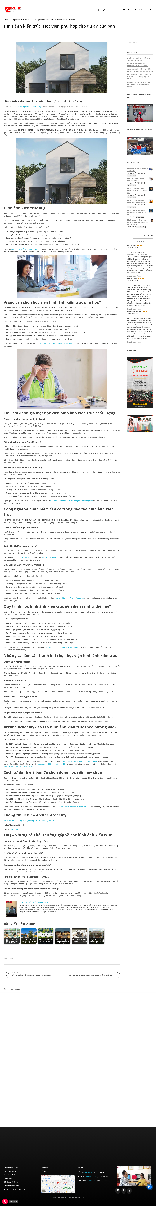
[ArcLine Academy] (14, 9)
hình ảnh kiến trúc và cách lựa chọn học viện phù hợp (55, 344)
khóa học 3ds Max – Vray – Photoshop (69, 598)
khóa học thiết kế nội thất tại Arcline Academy (80, 761)
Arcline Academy (17, 829)
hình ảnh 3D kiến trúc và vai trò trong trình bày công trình (71, 501)
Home (6, 20)
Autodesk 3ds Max (24, 557)
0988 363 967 (88, 1172)
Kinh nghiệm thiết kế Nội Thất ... (44, 20)
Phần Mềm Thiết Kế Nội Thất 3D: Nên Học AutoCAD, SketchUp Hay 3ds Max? (139, 77)
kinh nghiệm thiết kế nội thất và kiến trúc (26, 249)
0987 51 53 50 (91, 1181)
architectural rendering (50, 557)
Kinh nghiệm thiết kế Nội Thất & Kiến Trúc (72, 107)
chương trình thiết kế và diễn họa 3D (51, 764)
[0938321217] (5, 1201)
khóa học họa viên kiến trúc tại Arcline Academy (62, 647)
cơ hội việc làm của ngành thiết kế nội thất (72, 807)
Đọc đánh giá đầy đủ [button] (134, 276)
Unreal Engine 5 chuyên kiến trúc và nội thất (20, 767)
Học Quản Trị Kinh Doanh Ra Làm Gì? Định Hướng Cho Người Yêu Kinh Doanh (139, 84)
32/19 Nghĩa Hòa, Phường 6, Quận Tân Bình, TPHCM (29, 821)
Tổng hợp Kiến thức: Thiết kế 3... (21, 20)
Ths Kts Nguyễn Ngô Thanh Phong (29, 107)
